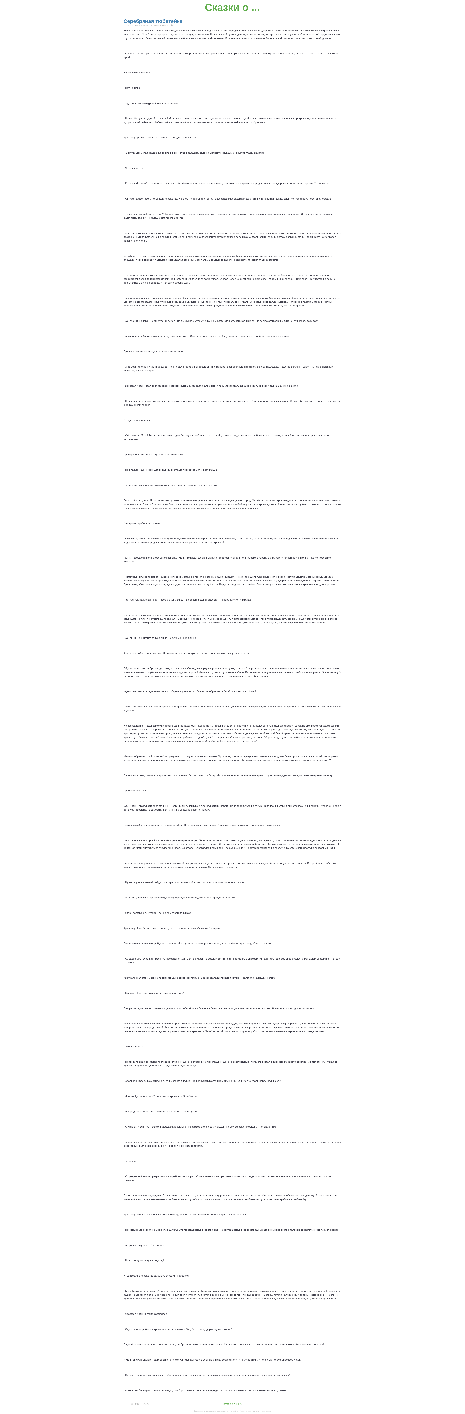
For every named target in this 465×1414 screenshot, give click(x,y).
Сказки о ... (232, 7)
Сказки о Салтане (143, 25)
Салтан (152, 34)
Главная (129, 25)
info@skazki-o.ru (232, 1403)
